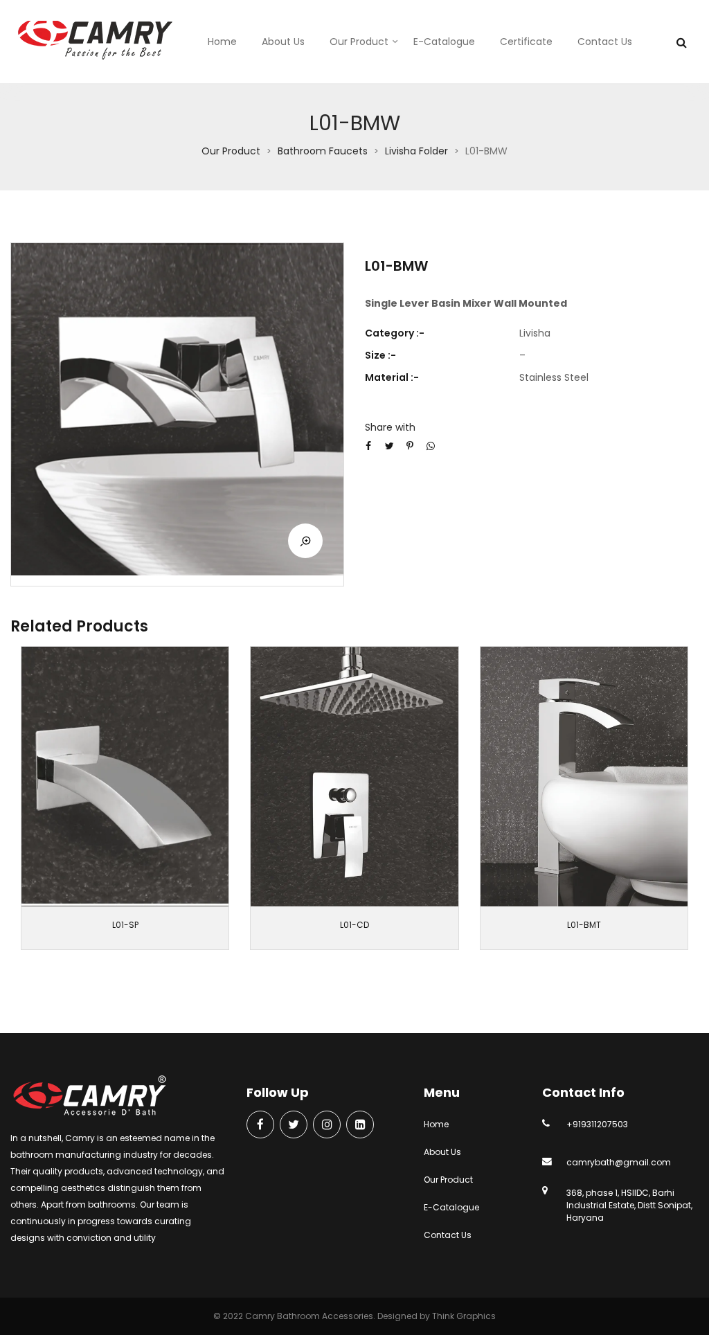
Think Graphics (464, 1316)
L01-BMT (584, 925)
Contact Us (604, 41)
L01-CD (354, 925)
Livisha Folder (416, 151)
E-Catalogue (444, 41)
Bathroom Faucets (323, 151)
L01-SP (125, 925)
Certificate (526, 41)
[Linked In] (360, 1125)
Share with (390, 427)
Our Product (359, 41)
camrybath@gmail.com (618, 1162)
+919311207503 (597, 1124)
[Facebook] (260, 1125)
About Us (283, 41)
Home (222, 41)
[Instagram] (327, 1125)
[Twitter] (293, 1125)
